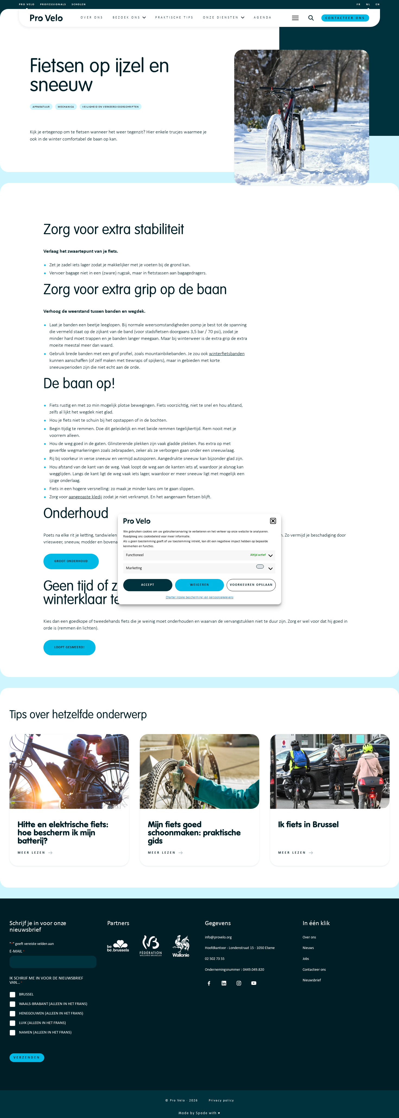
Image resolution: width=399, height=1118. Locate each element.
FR (359, 4)
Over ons (92, 17)
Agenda (263, 17)
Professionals (53, 4)
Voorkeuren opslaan (251, 585)
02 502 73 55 (214, 959)
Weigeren (199, 585)
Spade (202, 1113)
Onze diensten (221, 17)
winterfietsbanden (227, 353)
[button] (273, 521)
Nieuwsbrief (312, 980)
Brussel (26, 994)
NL (368, 4)
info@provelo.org (218, 937)
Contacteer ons (345, 18)
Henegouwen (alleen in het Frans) (51, 1013)
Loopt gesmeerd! (69, 647)
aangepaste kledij (85, 497)
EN (378, 4)
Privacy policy (221, 1100)
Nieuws (308, 948)
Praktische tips (174, 17)
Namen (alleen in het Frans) (45, 1033)
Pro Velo (27, 4)
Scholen (79, 4)
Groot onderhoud (71, 561)
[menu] (295, 18)
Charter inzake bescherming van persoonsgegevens (199, 597)
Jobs (306, 959)
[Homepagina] (46, 17)
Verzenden (27, 1057)
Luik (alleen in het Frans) (42, 1023)
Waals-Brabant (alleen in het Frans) (53, 1004)
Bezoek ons (126, 17)
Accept (147, 585)
